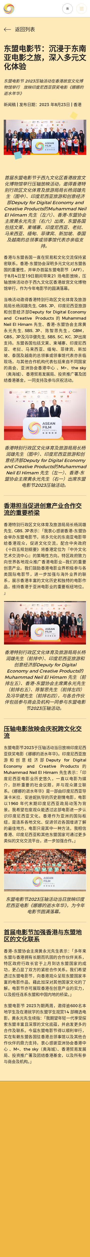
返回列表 (25, 30)
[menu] (81, 8)
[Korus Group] (19, 8)
